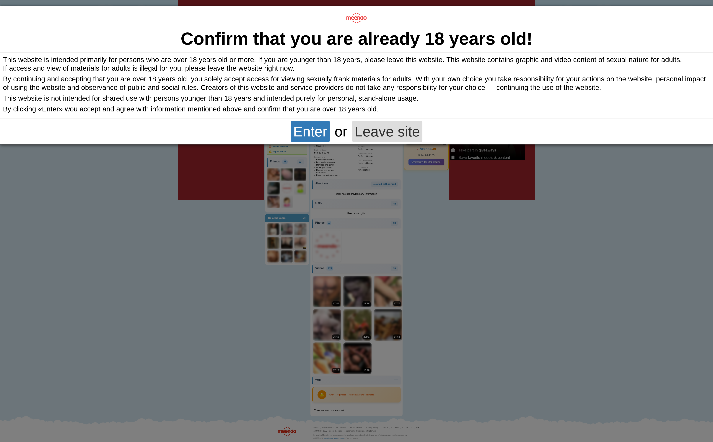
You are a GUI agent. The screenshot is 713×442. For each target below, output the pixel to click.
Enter (310, 131)
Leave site (387, 131)
